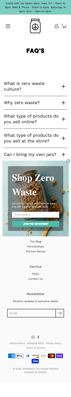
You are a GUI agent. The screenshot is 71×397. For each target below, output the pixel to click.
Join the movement (35, 223)
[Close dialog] (68, 161)
